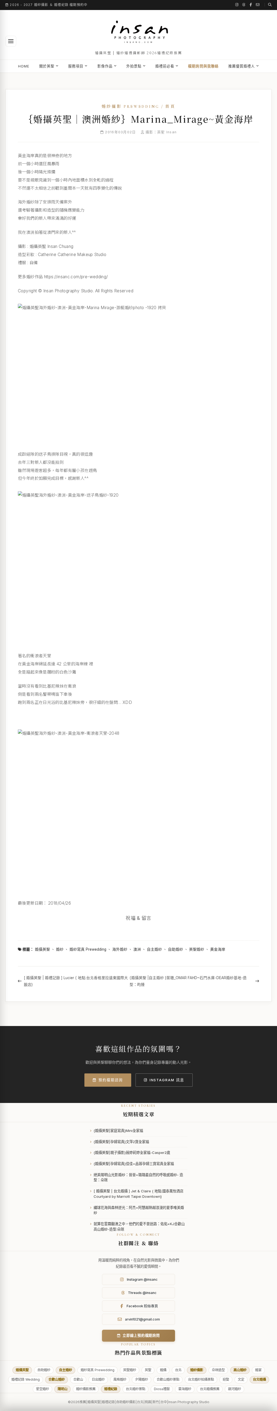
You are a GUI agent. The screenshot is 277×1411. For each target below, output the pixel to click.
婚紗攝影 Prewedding (130, 106)
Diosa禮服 (162, 1389)
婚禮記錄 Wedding (25, 1379)
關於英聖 (46, 66)
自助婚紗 (175, 949)
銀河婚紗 (234, 1389)
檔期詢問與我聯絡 (203, 66)
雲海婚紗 (184, 1389)
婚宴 (258, 1370)
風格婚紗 (119, 1379)
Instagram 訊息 (167, 1080)
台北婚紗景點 (135, 1389)
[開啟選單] (10, 41)
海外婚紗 (119, 949)
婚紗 (60, 949)
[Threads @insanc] (244, 5)
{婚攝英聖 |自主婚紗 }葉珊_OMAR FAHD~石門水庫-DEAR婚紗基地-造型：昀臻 (188, 981)
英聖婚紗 (196, 949)
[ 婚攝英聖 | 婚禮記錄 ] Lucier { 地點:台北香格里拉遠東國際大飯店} (76, 981)
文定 (241, 1379)
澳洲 (137, 949)
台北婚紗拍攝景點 (201, 1379)
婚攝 (163, 1370)
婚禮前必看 (164, 66)
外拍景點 (133, 66)
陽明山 (62, 1389)
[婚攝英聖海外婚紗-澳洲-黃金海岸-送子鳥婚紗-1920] (138, 567)
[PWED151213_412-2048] (138, 810)
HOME (23, 66)
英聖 (148, 1370)
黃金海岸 (217, 949)
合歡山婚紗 (56, 1379)
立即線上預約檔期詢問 (141, 1335)
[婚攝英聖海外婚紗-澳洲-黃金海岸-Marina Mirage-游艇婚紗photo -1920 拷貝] (138, 373)
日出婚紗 (98, 1379)
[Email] (258, 5)
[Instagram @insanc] (237, 5)
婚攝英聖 (42, 949)
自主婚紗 (154, 949)
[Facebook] (251, 5)
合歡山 (78, 1379)
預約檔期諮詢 (110, 1080)
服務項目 (75, 66)
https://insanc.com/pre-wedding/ (76, 276)
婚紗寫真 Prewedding (88, 949)
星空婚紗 (42, 1389)
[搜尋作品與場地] (268, 5)
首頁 (170, 106)
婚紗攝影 (196, 1370)
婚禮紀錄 (110, 1389)
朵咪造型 (218, 1370)
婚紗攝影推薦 (85, 1389)
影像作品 (105, 66)
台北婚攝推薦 (209, 1389)
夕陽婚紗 (141, 1379)
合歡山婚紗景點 (168, 1379)
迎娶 (226, 1379)
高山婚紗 (239, 1370)
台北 (178, 1370)
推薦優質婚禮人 (241, 66)
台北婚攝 (259, 1379)
